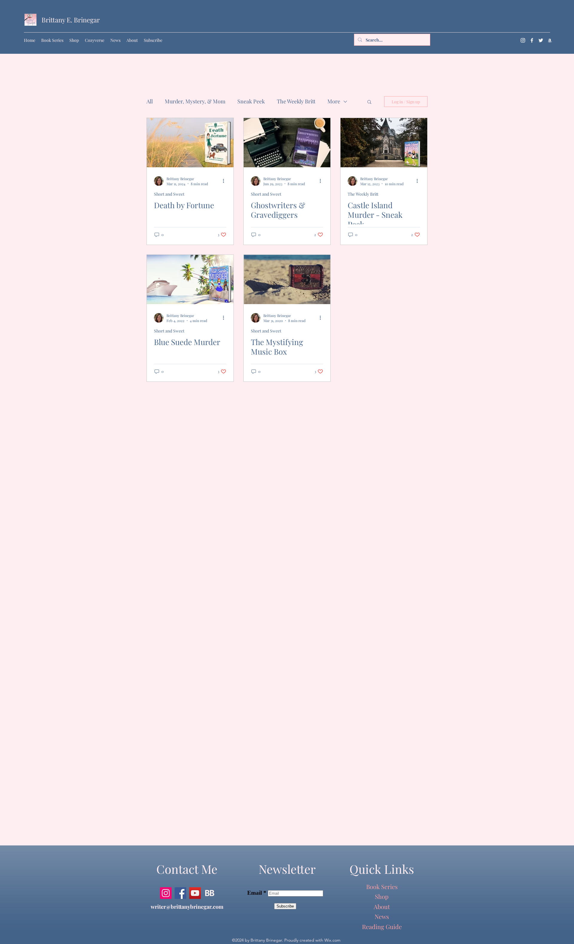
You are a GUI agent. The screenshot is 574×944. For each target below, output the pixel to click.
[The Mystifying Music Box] (287, 279)
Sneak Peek (251, 101)
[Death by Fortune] (190, 142)
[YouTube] (195, 893)
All (149, 101)
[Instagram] (523, 40)
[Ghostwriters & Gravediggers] (287, 142)
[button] (369, 102)
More (333, 101)
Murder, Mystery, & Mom (195, 101)
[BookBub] (210, 893)
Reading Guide (382, 926)
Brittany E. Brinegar (71, 19)
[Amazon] (550, 40)
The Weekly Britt (296, 101)
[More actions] (225, 181)
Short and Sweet (169, 194)
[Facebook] (532, 40)
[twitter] (541, 40)
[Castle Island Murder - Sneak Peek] (384, 142)
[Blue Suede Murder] (190, 279)
